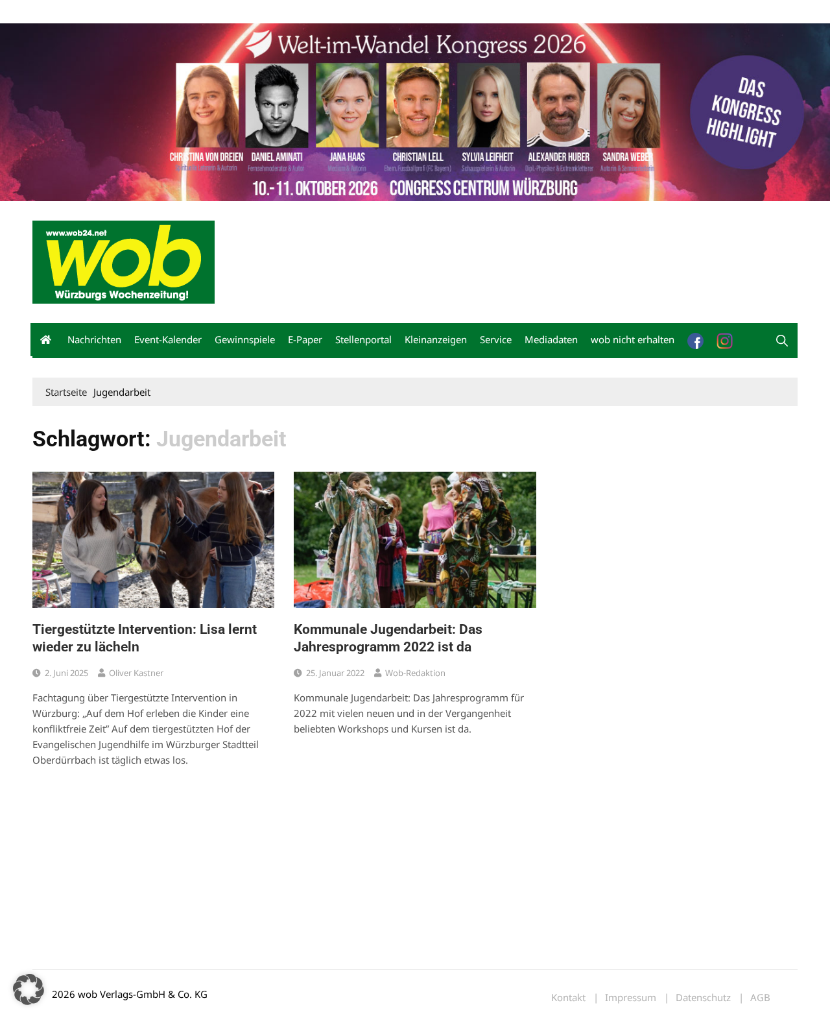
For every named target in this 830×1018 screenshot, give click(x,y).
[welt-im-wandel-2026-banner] (415, 110)
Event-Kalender (168, 339)
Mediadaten (55, 12)
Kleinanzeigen (436, 339)
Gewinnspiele (245, 339)
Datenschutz (703, 997)
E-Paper (305, 339)
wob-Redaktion (415, 673)
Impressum (224, 12)
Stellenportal (363, 339)
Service (496, 339)
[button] (782, 340)
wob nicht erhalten (122, 12)
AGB (760, 997)
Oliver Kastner (136, 673)
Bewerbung (275, 12)
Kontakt (180, 12)
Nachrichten (94, 339)
